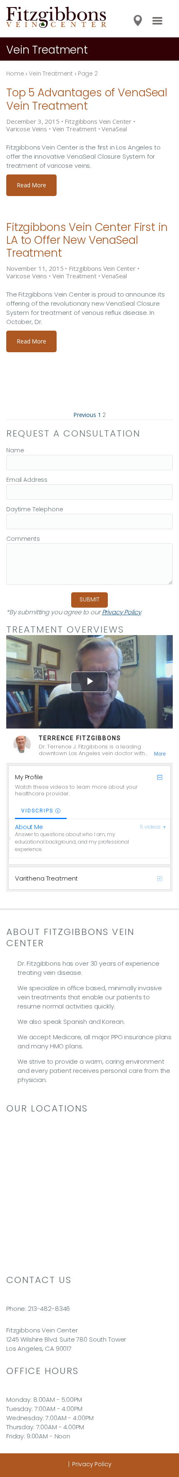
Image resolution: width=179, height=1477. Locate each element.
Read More (31, 185)
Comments (23, 539)
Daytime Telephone (34, 509)
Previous (84, 415)
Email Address (26, 480)
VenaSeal (114, 128)
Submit (89, 599)
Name (15, 450)
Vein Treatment (74, 128)
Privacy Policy (121, 612)
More (160, 754)
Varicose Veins (26, 128)
